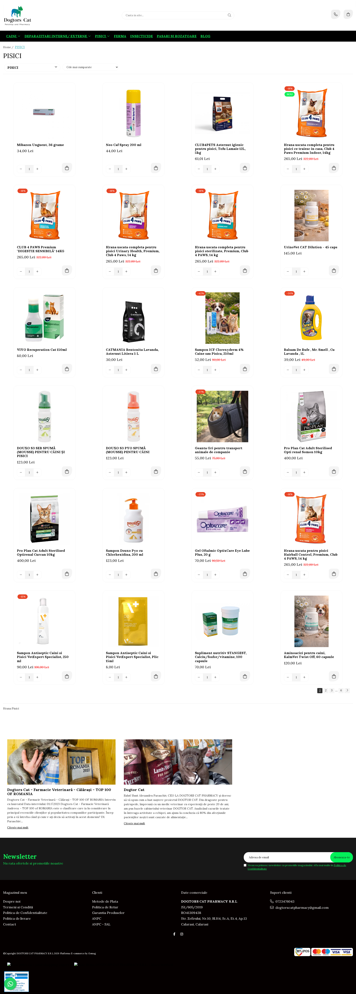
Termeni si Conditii (18, 907)
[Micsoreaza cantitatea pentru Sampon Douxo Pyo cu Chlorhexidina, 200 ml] (110, 575)
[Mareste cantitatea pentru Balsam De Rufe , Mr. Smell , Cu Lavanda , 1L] (304, 370)
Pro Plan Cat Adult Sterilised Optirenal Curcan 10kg (41, 552)
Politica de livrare (17, 918)
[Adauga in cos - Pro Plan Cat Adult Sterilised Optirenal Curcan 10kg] (67, 574)
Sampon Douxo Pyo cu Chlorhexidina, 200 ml (124, 552)
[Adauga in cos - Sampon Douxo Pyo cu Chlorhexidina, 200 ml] (156, 574)
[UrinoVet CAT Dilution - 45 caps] (311, 215)
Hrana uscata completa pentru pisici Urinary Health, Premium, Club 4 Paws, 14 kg (132, 251)
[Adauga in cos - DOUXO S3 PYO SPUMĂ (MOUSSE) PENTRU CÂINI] (156, 471)
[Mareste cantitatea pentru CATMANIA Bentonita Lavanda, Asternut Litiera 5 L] (126, 370)
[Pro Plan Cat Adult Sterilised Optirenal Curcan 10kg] (44, 519)
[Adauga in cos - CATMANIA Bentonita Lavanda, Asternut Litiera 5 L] (156, 369)
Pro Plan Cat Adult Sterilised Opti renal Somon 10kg (308, 450)
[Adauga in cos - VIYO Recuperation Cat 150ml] (67, 369)
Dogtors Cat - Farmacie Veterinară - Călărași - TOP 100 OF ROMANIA (59, 791)
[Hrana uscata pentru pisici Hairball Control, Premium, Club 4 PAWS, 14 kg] (311, 519)
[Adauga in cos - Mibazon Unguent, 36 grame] (67, 168)
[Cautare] (229, 15)
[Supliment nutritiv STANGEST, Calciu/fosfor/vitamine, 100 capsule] (222, 621)
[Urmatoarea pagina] (347, 690)
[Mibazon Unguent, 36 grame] (44, 113)
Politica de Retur (105, 907)
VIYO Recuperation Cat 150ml (42, 350)
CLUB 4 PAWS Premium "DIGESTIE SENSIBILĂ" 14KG (40, 249)
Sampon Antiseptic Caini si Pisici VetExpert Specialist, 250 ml (43, 657)
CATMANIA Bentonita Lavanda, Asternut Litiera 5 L (132, 352)
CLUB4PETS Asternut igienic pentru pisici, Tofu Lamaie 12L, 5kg (220, 149)
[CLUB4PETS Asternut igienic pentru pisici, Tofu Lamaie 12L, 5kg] (222, 113)
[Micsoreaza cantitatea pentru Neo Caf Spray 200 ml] (110, 169)
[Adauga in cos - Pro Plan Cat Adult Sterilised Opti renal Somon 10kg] (334, 471)
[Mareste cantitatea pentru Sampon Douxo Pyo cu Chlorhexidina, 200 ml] (126, 575)
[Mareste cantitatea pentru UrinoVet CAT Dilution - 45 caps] (304, 271)
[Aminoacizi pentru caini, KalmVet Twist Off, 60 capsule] (311, 621)
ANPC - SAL (101, 924)
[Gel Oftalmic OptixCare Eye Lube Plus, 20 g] (222, 519)
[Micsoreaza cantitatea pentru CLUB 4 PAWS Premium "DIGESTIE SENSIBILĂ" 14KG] (21, 271)
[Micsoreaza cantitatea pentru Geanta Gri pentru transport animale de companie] (199, 472)
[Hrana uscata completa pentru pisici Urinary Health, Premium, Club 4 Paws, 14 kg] (133, 215)
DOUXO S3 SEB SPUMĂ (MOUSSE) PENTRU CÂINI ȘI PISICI (41, 452)
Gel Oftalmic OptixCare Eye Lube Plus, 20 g (222, 552)
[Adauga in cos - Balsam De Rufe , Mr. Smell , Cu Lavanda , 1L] (334, 369)
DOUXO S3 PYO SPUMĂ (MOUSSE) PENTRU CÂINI (128, 450)
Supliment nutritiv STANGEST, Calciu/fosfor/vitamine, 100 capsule (221, 657)
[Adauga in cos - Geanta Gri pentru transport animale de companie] (245, 471)
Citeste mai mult (17, 827)
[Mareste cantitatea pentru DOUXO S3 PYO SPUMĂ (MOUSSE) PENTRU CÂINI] (126, 472)
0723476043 (284, 901)
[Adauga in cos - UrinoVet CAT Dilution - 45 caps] (334, 270)
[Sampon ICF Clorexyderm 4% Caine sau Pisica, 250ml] (222, 318)
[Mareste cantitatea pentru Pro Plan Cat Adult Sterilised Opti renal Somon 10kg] (304, 472)
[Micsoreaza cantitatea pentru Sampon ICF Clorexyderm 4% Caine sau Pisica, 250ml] (199, 370)
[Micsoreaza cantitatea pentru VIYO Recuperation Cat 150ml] (21, 370)
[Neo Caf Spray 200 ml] (133, 113)
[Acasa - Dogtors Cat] (29, 15)
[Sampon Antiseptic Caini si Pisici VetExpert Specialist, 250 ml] (44, 621)
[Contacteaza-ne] (335, 14)
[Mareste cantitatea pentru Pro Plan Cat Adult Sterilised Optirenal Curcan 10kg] (37, 575)
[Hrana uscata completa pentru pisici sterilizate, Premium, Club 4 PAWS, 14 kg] (222, 215)
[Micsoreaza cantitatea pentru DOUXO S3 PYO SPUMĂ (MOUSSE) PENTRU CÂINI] (110, 472)
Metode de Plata (105, 901)
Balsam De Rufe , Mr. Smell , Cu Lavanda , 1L (309, 352)
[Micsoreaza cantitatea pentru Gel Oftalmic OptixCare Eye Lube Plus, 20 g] (199, 575)
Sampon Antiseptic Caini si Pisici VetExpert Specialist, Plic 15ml (132, 657)
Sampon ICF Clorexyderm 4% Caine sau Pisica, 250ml (219, 352)
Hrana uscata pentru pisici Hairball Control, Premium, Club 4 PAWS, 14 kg (310, 554)
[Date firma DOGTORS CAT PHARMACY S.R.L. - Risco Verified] (123, 964)
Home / (8, 47)
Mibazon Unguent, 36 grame (40, 145)
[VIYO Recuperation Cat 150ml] (44, 318)
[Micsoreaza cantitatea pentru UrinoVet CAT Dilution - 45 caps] (288, 271)
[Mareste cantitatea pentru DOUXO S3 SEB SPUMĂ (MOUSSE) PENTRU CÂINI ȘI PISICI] (37, 472)
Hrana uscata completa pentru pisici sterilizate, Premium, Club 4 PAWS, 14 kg (221, 251)
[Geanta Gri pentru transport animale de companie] (222, 416)
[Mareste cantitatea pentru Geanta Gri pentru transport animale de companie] (215, 472)
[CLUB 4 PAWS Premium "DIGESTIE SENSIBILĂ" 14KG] (44, 215)
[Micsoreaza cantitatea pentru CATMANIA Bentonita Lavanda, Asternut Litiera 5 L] (110, 370)
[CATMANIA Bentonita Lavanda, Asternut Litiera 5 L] (133, 318)
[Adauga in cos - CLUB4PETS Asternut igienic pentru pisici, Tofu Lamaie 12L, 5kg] (245, 168)
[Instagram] (181, 934)
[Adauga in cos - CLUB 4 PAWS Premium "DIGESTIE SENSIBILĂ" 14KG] (67, 270)
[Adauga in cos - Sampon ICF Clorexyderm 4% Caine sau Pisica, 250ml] (245, 369)
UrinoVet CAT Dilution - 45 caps (310, 247)
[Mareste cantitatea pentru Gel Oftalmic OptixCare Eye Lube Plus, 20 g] (215, 575)
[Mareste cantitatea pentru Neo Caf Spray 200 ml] (126, 169)
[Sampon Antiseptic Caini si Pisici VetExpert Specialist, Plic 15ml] (133, 621)
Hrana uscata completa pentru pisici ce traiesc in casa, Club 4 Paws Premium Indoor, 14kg (309, 149)
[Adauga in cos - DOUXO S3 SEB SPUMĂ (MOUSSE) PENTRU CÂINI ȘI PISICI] (67, 471)
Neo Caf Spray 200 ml (123, 145)
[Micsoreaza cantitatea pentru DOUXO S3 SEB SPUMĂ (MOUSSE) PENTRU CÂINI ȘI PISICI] (21, 472)
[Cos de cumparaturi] (348, 14)
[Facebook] (174, 934)
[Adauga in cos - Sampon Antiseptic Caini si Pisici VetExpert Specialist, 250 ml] (67, 676)
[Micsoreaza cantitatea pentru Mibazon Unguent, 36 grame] (21, 169)
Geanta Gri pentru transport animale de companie (218, 450)
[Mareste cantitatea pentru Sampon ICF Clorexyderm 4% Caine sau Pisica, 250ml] (215, 370)
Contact (9, 924)
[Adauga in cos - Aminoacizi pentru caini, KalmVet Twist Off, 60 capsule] (334, 676)
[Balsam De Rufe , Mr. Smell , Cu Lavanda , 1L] (311, 318)
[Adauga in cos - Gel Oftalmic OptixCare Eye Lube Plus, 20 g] (245, 574)
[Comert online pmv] (16, 981)
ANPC (96, 918)
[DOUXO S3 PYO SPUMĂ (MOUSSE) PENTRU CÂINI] (133, 416)
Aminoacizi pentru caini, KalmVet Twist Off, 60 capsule (309, 655)
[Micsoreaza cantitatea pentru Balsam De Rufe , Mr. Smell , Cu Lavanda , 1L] (288, 370)
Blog (205, 36)
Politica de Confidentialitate (25, 913)
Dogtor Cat (134, 789)
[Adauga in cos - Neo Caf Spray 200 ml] (156, 168)
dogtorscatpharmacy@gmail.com (302, 907)
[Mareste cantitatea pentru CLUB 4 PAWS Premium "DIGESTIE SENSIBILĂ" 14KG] (37, 271)
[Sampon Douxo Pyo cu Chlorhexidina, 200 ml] (133, 519)
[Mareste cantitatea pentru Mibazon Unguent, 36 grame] (37, 169)
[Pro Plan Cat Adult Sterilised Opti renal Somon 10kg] (311, 416)
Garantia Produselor (108, 913)
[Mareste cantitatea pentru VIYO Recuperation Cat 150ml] (37, 370)
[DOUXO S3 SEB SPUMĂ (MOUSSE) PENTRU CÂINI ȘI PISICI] (44, 416)
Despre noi (11, 901)
